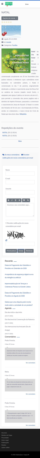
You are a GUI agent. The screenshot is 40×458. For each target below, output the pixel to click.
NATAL (4, 132)
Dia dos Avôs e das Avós (13, 312)
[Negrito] (8, 200)
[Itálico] (12, 200)
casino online (5, 447)
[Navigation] (2, 4)
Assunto (8, 189)
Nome (8, 170)
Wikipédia (23, 114)
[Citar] (24, 200)
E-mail (8, 178)
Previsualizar (11, 251)
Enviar (21, 251)
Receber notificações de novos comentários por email (17, 224)
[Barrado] (19, 200)
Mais (20, 141)
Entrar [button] (27, 4)
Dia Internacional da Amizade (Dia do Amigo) (18, 328)
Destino (3, 445)
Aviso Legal (5, 440)
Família (14, 45)
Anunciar (4, 433)
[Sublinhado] (15, 200)
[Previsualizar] (28, 200)
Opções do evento (9, 18)
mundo (8, 42)
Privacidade (5, 437)
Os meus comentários (12, 155)
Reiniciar (29, 251)
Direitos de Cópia (6, 435)
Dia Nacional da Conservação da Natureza (19, 319)
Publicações (5, 442)
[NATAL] (20, 31)
